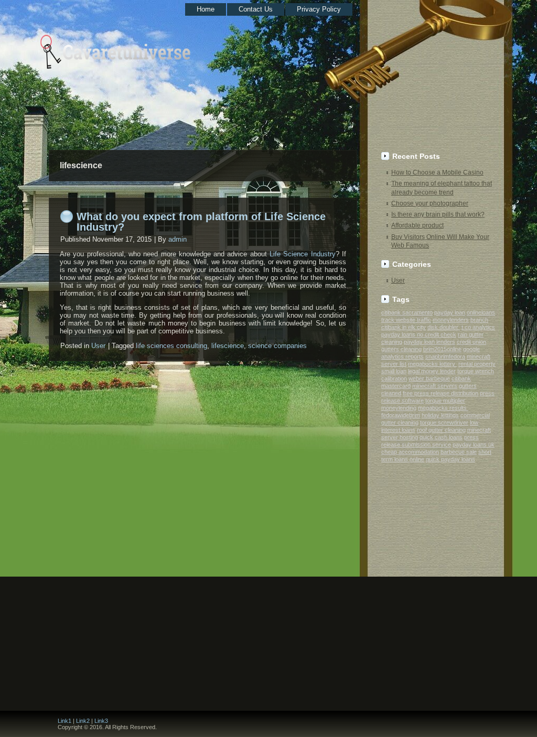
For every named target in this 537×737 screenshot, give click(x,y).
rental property (477, 364)
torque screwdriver (444, 422)
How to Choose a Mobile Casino (437, 172)
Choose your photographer (429, 203)
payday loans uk (474, 444)
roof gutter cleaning (441, 430)
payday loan (449, 312)
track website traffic (406, 320)
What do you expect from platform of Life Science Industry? (201, 222)
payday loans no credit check (418, 334)
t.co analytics (478, 327)
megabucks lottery (432, 364)
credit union (471, 342)
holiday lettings (440, 415)
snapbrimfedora (445, 356)
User (98, 346)
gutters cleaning (401, 349)
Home (205, 9)
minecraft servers (434, 386)
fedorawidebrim (400, 415)
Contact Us (256, 9)
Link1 (64, 721)
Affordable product (417, 225)
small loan (393, 371)
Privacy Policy (319, 9)
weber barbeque (429, 378)
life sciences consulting (171, 346)
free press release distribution (440, 393)
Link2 (83, 721)
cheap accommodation (410, 452)
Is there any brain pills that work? (438, 214)
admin (177, 239)
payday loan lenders (429, 342)
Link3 (101, 721)
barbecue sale (459, 452)
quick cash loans (441, 437)
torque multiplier (445, 400)
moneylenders (451, 320)
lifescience (227, 346)
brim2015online (442, 349)
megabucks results (443, 408)
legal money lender (432, 371)
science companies (277, 346)
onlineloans (481, 312)
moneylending (398, 408)
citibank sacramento (407, 312)
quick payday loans (450, 459)
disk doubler (443, 327)
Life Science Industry (303, 254)
